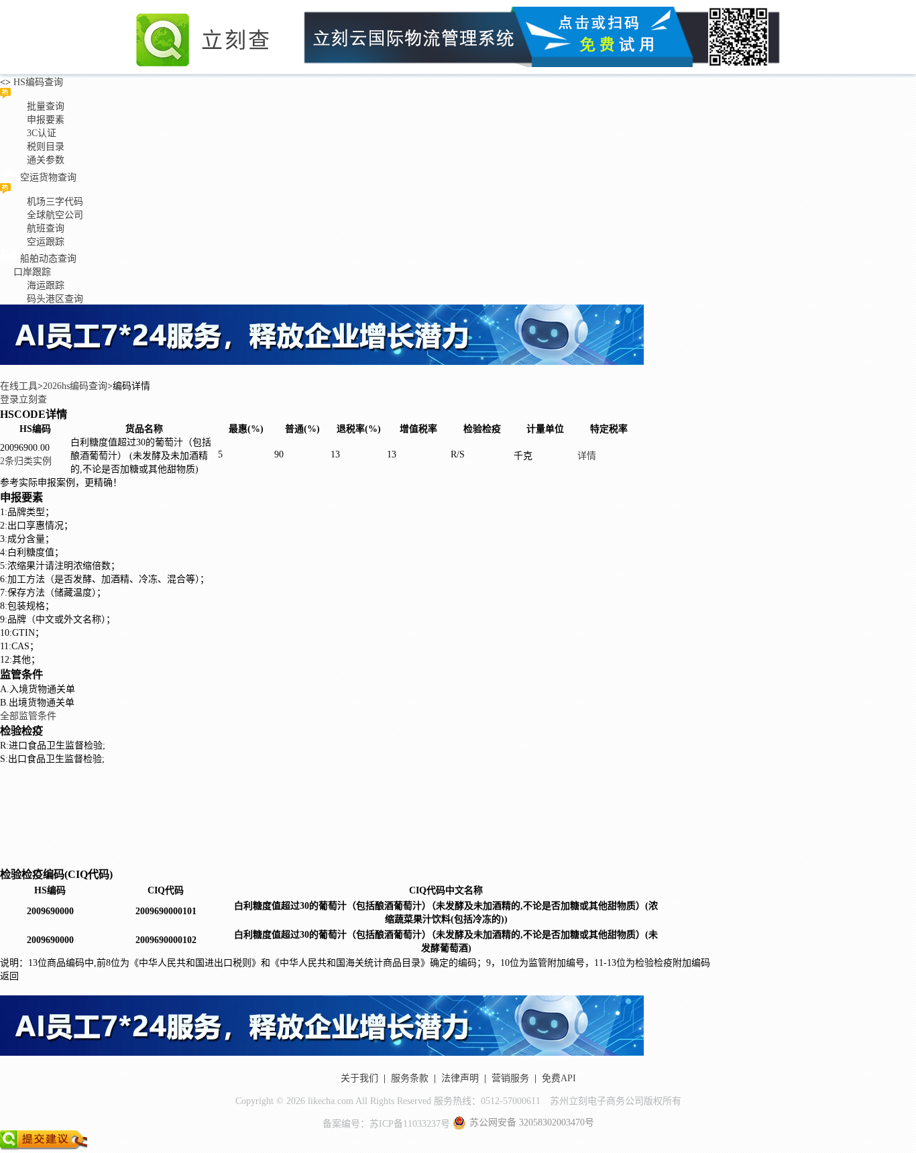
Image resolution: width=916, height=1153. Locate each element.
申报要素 (45, 120)
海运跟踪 (45, 285)
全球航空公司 (55, 215)
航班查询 (45, 228)
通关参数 (45, 160)
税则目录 (45, 147)
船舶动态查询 (48, 259)
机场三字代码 (55, 202)
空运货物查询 (48, 177)
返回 (9, 976)
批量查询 (45, 106)
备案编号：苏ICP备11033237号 (386, 1124)
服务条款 (409, 1078)
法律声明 (460, 1078)
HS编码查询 (37, 82)
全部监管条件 (28, 716)
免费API (559, 1078)
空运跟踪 (45, 242)
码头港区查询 (55, 299)
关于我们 (359, 1078)
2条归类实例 (26, 461)
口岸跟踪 (32, 272)
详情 (586, 456)
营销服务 (510, 1078)
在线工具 (19, 386)
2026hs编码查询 (75, 386)
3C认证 (41, 133)
